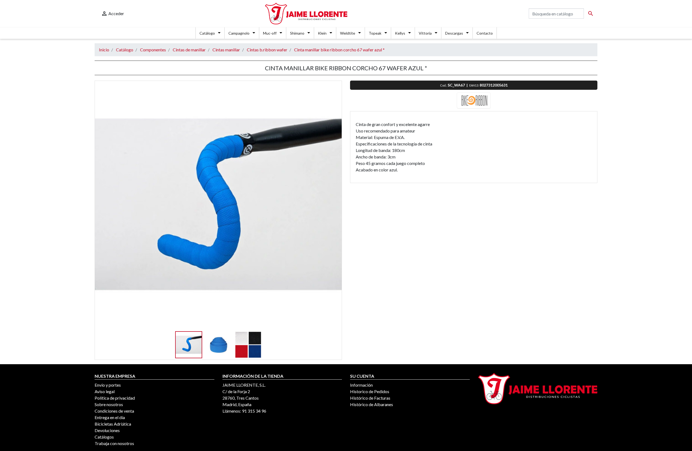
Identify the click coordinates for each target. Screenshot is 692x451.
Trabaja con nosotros (114, 443)
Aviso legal (105, 391)
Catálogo (207, 33)
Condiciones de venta (114, 410)
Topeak (375, 33)
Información (361, 384)
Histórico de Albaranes (371, 404)
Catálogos (104, 436)
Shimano (297, 33)
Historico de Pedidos (369, 391)
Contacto (485, 33)
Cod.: (444, 85)
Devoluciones (107, 430)
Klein (322, 33)
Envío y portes (108, 384)
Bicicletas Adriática (113, 423)
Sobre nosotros (109, 404)
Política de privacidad (115, 397)
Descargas (454, 33)
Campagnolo (238, 33)
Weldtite (347, 33)
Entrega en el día (110, 417)
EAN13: (474, 85)
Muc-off (270, 33)
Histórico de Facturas (370, 397)
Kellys (400, 33)
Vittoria (425, 33)
